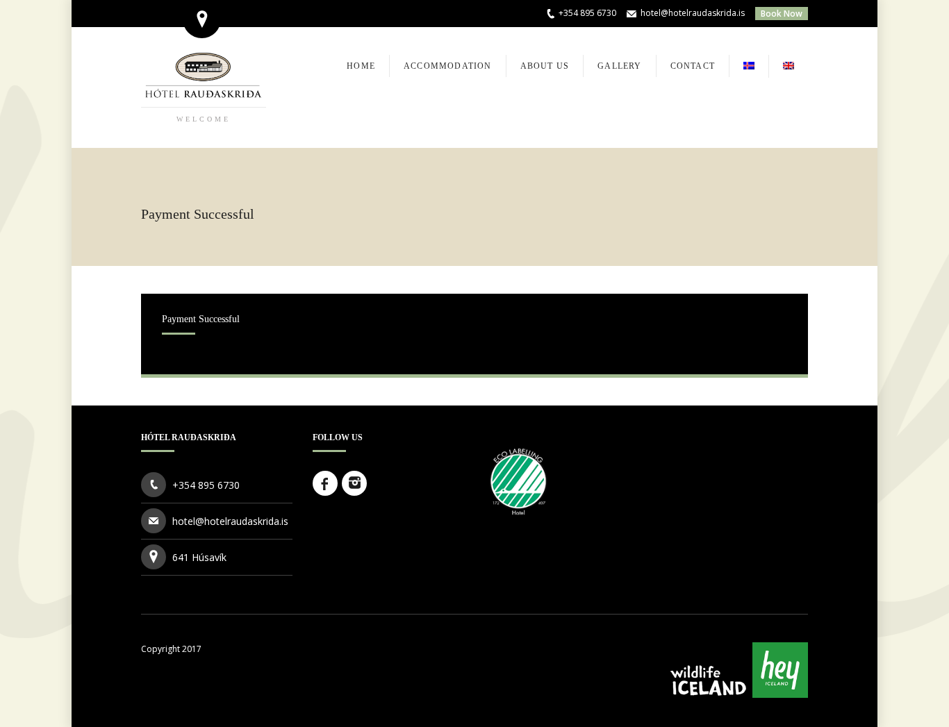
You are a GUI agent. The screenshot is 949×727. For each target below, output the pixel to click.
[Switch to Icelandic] (749, 66)
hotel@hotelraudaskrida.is (693, 13)
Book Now (781, 13)
